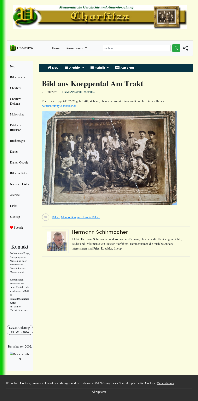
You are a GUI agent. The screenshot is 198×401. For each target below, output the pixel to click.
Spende (18, 227)
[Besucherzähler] (20, 356)
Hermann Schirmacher (78, 92)
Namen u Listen (20, 184)
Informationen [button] (73, 48)
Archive (15, 195)
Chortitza (15, 88)
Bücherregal (17, 141)
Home (56, 48)
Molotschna (17, 114)
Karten (14, 151)
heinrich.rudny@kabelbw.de (59, 106)
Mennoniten (68, 217)
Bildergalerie (18, 77)
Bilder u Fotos (18, 173)
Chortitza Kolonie (15, 101)
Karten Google (19, 162)
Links (13, 206)
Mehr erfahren (165, 383)
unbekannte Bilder (88, 217)
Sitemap (15, 216)
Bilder (56, 217)
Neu (12, 66)
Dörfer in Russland (15, 127)
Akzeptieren (99, 392)
